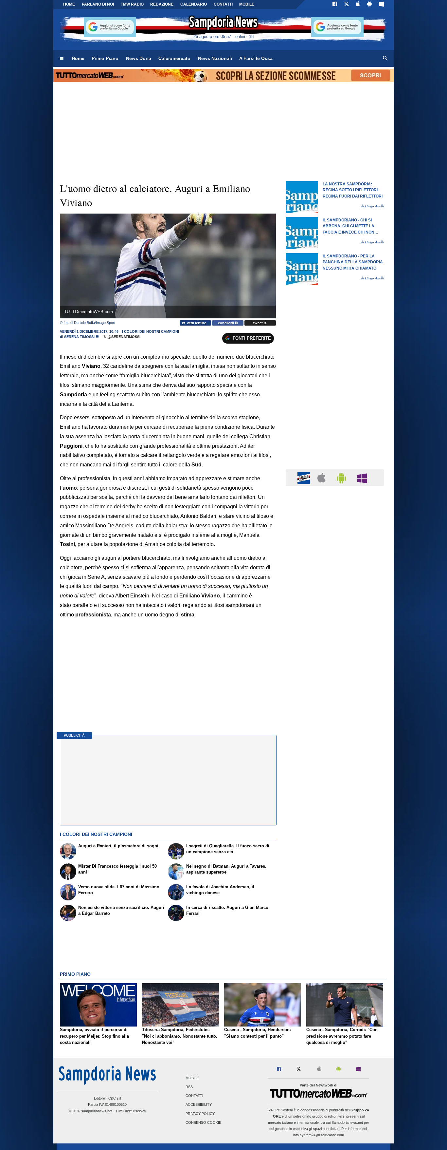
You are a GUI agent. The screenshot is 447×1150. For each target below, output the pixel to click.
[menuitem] (61, 59)
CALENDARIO (193, 4)
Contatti (194, 1096)
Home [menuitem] (78, 58)
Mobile (192, 1078)
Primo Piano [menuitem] (105, 58)
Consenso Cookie (203, 1122)
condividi (226, 323)
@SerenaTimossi (123, 337)
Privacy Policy (200, 1114)
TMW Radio (132, 4)
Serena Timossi (79, 337)
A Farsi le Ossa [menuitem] (256, 58)
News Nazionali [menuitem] (215, 58)
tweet (258, 323)
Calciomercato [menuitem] (174, 58)
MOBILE (246, 4)
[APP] (304, 477)
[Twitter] (346, 4)
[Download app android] (369, 4)
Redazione (161, 4)
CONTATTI (223, 4)
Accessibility (199, 1105)
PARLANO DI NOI (98, 4)
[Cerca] (385, 59)
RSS (189, 1087)
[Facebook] (335, 4)
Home (69, 4)
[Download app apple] (358, 4)
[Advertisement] (335, 745)
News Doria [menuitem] (138, 58)
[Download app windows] (381, 4)
